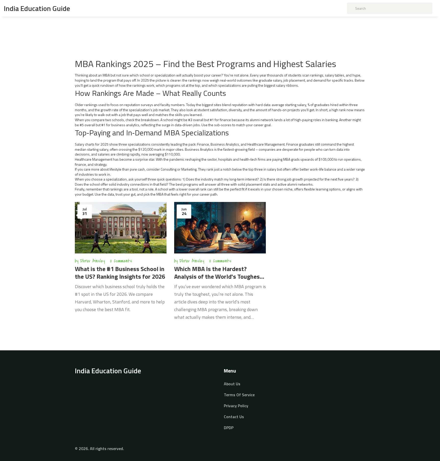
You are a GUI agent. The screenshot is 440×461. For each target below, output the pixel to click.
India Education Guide (37, 8)
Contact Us (234, 417)
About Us (232, 384)
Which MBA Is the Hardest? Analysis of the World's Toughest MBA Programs (218, 272)
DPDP (228, 428)
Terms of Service (239, 395)
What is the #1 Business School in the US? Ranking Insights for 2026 (120, 272)
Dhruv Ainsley (92, 261)
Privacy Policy (236, 406)
